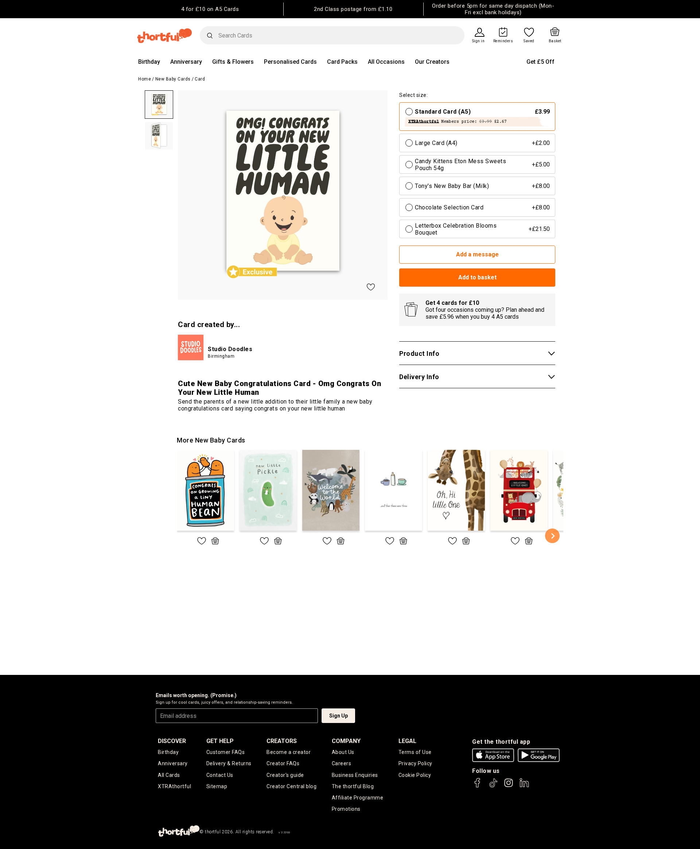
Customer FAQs (225, 752)
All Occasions (386, 61)
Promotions (346, 809)
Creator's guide (285, 775)
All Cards (169, 775)
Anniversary (186, 61)
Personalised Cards (290, 61)
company (346, 741)
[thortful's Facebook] (477, 786)
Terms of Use (415, 752)
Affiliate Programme (358, 798)
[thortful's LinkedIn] (524, 786)
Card (200, 79)
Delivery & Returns (229, 763)
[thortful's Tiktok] (493, 786)
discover (172, 741)
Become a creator (289, 752)
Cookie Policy (414, 775)
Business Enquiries (355, 775)
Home (144, 79)
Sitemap (217, 786)
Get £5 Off (540, 61)
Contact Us (219, 775)
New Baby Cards (173, 79)
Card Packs (342, 61)
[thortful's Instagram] (508, 786)
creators (282, 741)
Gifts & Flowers (233, 61)
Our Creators (432, 61)
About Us (343, 752)
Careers (341, 763)
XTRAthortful (174, 786)
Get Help (220, 741)
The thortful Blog (353, 786)
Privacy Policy (415, 763)
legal (407, 741)
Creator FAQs (283, 763)
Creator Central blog (291, 786)
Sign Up (338, 716)
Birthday (149, 61)
